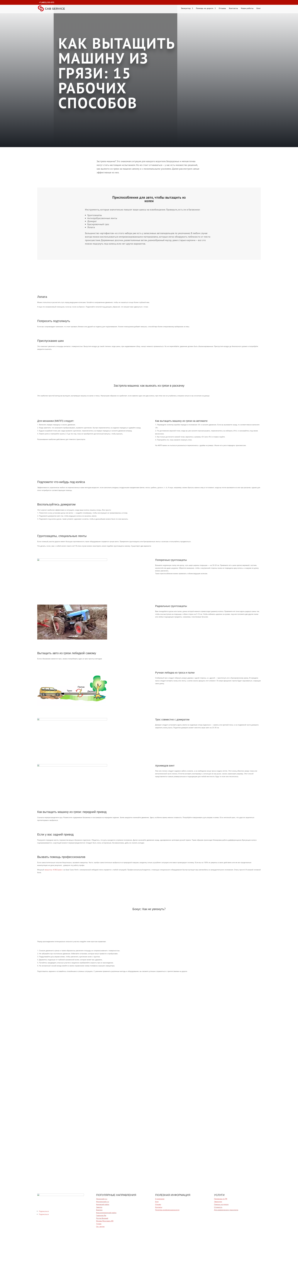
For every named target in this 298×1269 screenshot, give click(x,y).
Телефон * (153, 1095)
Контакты (233, 8)
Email (151, 1099)
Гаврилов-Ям (101, 1215)
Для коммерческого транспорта (226, 1210)
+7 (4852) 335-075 (44, 1098)
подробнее (45, 1032)
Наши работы (247, 8)
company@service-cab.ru (47, 1125)
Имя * (151, 1090)
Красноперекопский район (106, 1213)
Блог (259, 8)
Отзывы (222, 8)
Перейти (162, 1032)
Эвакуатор (186, 8)
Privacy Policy (255, 1123)
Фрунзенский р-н (102, 1201)
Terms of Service (249, 1125)
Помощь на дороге (204, 8)
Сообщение (153, 1107)
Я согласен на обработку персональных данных (170, 1111)
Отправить (157, 1115)
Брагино (99, 1210)
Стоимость (218, 1207)
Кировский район (102, 1204)
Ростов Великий (102, 1218)
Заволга (99, 1207)
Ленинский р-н (101, 1199)
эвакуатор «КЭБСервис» (53, 870)
